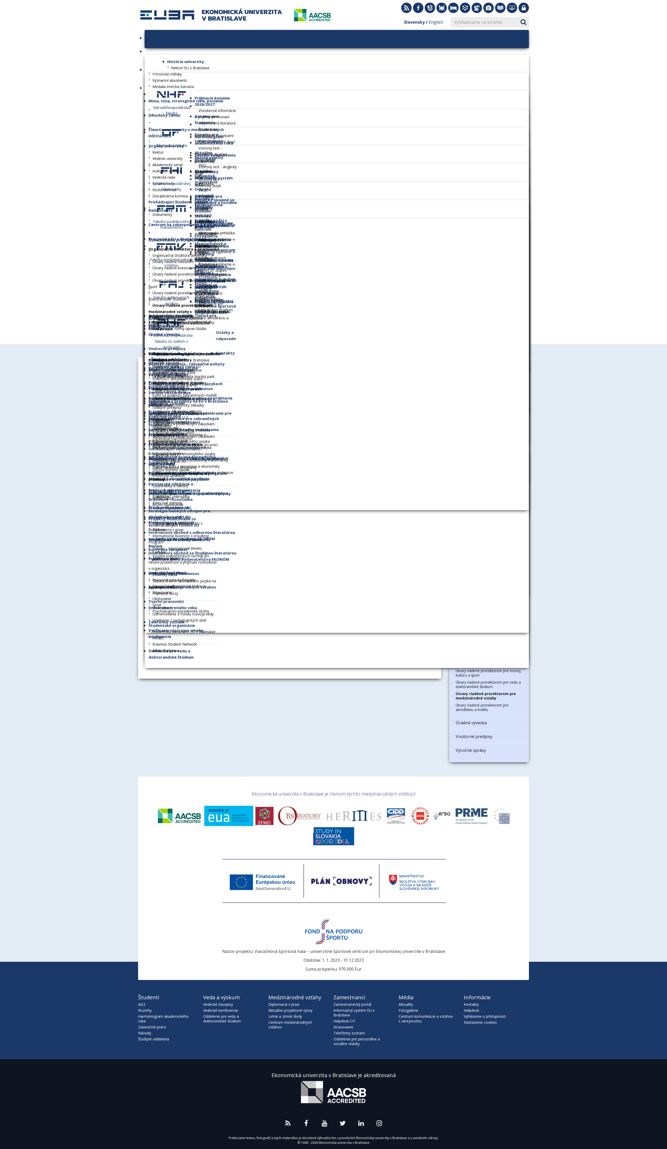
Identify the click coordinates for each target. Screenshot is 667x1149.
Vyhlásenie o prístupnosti (485, 1016)
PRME (472, 816)
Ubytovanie (161, 598)
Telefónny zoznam (349, 1033)
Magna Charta (300, 816)
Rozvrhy (145, 1010)
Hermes (353, 816)
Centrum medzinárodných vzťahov (290, 1024)
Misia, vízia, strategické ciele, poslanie (186, 100)
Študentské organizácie (172, 625)
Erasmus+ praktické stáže (174, 372)
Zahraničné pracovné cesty (175, 473)
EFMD (264, 816)
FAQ (202, 301)
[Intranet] (523, 8)
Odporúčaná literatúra (217, 123)
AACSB (179, 816)
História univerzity (185, 61)
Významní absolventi (169, 80)
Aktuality (406, 1004)
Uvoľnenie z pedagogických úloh (179, 620)
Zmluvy (158, 479)
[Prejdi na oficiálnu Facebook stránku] (418, 8)
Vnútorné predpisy (474, 736)
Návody (144, 1033)
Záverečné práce (152, 1027)
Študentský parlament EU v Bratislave (183, 631)
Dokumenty (162, 214)
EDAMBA (206, 184)
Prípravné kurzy (165, 593)
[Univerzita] (170, 51)
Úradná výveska (471, 723)
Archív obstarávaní (167, 442)
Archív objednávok (167, 504)
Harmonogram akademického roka (163, 1018)
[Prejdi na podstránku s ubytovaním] (453, 8)
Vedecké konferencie (220, 1010)
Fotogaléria (408, 1010)
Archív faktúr (163, 498)
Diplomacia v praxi (167, 529)
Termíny (205, 208)
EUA (228, 816)
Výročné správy (471, 750)
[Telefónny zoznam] (477, 8)
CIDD (396, 816)
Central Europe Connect (172, 523)
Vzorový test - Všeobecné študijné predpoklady (211, 154)
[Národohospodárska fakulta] (171, 94)
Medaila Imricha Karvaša (173, 86)
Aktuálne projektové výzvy (290, 1010)
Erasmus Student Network (174, 644)
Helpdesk (471, 1010)
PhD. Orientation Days (204, 171)
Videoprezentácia (166, 360)
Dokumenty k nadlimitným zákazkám (183, 436)
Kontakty (471, 1004)
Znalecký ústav (164, 574)
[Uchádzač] (148, 88)
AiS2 (141, 1004)
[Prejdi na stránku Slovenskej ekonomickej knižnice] (430, 8)
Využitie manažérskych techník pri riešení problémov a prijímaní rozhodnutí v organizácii (183, 562)
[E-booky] (500, 8)
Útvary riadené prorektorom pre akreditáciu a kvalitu (482, 707)
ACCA (420, 816)
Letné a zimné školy (169, 391)
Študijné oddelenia (153, 1038)
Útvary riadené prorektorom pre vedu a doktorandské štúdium (488, 684)
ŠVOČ (203, 190)
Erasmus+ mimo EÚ (169, 461)
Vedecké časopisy (218, 1004)
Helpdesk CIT (345, 1021)
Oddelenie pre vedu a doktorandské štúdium (222, 1018)
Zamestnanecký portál (352, 1004)
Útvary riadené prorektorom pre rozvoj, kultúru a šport (488, 673)
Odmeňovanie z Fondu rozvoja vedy (183, 613)
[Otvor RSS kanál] (406, 8)
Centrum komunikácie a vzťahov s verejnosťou (426, 1018)
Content (159, 552)
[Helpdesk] (512, 8)
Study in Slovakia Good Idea (333, 836)
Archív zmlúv (163, 492)
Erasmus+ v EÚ (165, 455)
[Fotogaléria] (488, 8)
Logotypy (160, 353)
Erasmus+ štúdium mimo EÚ (176, 366)
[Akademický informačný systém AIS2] (465, 8)
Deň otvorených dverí (217, 141)
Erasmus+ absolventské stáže (177, 378)
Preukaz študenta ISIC (170, 507)
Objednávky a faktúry (170, 485)
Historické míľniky (167, 74)
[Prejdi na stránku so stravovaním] (441, 8)
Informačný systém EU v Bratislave (354, 1012)
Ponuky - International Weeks (177, 548)
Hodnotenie (162, 607)
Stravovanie (343, 1027)
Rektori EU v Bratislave (190, 67)
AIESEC (158, 637)
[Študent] (198, 106)
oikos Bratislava (165, 650)
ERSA (441, 816)
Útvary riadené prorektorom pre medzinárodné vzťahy (486, 696)
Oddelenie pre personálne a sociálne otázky (357, 1041)
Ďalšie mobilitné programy (174, 385)
